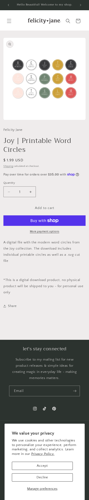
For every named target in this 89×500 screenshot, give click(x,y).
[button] (9, 21)
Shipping (8, 166)
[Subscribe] (75, 391)
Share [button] (12, 306)
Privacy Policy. (43, 454)
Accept (42, 466)
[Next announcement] (81, 5)
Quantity (9, 182)
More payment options (44, 231)
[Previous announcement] (8, 5)
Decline (42, 477)
